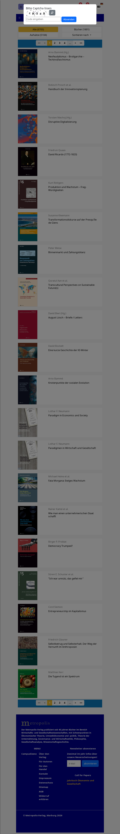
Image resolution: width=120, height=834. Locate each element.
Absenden (68, 19)
